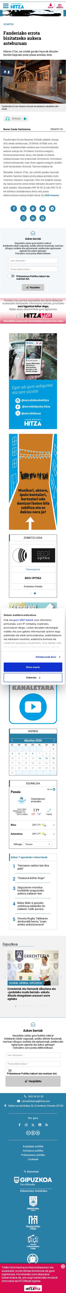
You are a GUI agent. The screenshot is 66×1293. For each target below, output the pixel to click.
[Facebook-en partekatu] (14, 208)
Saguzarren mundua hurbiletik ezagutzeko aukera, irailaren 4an (30, 890)
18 (61, 129)
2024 (53, 129)
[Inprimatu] (42, 218)
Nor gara (33, 1118)
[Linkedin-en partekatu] (33, 218)
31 (41, 749)
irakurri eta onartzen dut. (33, 277)
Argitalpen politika (33, 1146)
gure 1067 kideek (23, 620)
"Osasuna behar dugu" (31, 878)
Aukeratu (31, 677)
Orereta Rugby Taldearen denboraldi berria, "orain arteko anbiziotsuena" (32, 921)
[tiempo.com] (54, 789)
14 (40, 758)
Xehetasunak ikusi (46, 657)
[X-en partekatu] (23, 208)
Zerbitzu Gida (33, 537)
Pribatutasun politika (33, 1155)
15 (46, 758)
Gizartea (8, 24)
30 (35, 749)
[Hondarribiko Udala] (33, 1223)
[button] (37, 844)
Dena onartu (33, 667)
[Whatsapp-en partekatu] (23, 218)
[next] (54, 740)
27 (14, 749)
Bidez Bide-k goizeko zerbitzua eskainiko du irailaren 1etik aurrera (31, 906)
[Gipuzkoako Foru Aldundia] (33, 1184)
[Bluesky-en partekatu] (42, 208)
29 (28, 749)
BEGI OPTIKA (33, 577)
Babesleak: (33, 1171)
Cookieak (33, 1159)
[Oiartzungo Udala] (33, 1261)
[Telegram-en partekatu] (52, 208)
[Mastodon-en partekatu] (33, 208)
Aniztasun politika (33, 1150)
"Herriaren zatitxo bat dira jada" (33, 867)
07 (58, 129)
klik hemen (51, 195)
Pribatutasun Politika (27, 276)
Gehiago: (18, 844)
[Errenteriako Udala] (33, 1203)
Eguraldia (33, 783)
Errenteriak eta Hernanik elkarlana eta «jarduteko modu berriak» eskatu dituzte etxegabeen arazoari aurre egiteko (32, 994)
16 (53, 758)
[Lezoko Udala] (33, 1242)
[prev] (12, 740)
